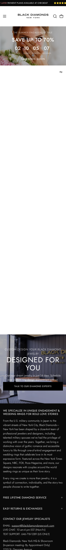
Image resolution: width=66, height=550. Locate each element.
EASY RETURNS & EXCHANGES (23, 509)
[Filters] (61, 72)
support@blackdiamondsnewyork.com (33, 526)
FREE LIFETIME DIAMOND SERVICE (25, 498)
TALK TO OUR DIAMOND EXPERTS (33, 386)
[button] (54, 16)
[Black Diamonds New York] (33, 16)
